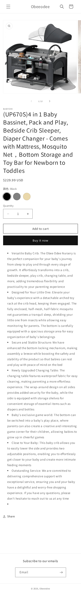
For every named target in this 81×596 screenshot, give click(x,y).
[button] (8, 6)
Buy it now (40, 240)
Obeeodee (44, 588)
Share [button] (11, 516)
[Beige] (27, 196)
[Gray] (17, 196)
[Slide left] (31, 101)
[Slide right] (49, 101)
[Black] (7, 196)
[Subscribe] (61, 572)
